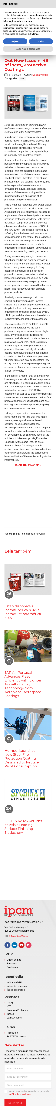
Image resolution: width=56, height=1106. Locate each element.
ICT (9, 1006)
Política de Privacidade (20, 1094)
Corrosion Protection (17, 1010)
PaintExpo (12, 1033)
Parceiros (12, 963)
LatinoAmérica (14, 1017)
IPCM (10, 1002)
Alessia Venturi (40, 75)
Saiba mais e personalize (28, 49)
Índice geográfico (16, 990)
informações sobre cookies (17, 21)
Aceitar (41, 41)
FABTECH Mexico (16, 1036)
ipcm (22, 79)
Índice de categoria (17, 986)
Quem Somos (14, 960)
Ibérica (10, 1014)
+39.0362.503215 (18, 936)
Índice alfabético (15, 982)
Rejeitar (15, 41)
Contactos (12, 967)
